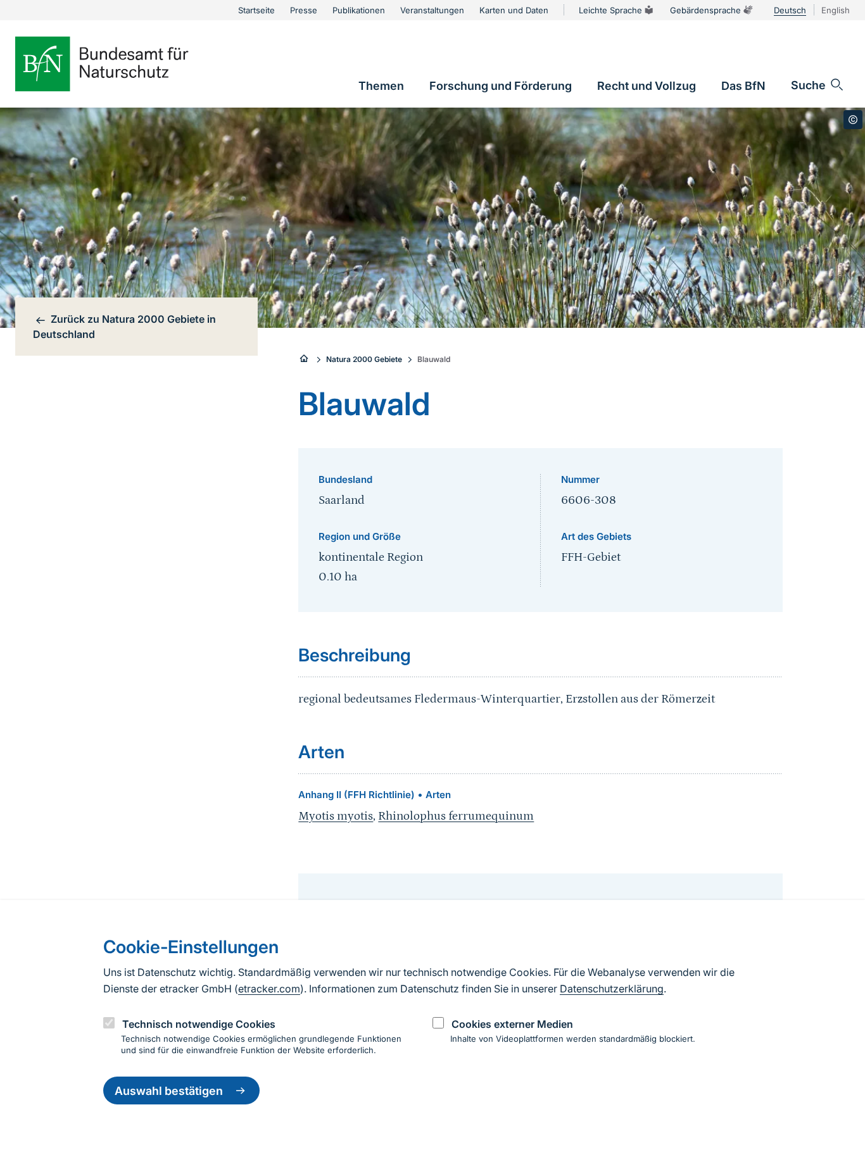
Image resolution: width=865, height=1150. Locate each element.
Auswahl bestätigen (169, 1090)
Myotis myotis (335, 816)
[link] (381, 85)
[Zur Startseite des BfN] (122, 63)
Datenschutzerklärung (612, 988)
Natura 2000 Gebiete (364, 359)
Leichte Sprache (610, 10)
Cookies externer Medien (512, 1024)
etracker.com (269, 988)
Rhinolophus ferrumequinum (456, 816)
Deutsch (790, 10)
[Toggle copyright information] (853, 119)
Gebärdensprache (705, 10)
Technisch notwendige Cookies (198, 1024)
